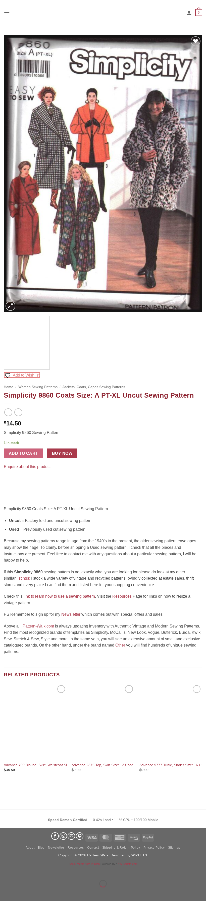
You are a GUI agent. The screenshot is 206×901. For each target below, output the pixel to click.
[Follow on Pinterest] (79, 836)
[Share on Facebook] (8, 479)
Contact (93, 847)
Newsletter (70, 614)
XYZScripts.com (127, 863)
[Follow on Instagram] (63, 836)
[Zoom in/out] (5, 871)
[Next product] (8, 412)
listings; (23, 578)
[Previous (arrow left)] (5, 892)
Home (8, 387)
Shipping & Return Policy (121, 847)
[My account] (189, 12)
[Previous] (14, 173)
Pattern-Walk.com (38, 626)
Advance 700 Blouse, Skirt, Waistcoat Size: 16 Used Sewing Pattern (57, 765)
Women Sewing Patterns (38, 387)
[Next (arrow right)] (20, 892)
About (30, 847)
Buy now (62, 453)
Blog (41, 847)
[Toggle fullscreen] (20, 871)
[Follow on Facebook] (55, 836)
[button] (7, 12)
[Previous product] (18, 412)
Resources (122, 596)
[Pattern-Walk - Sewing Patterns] (103, 12)
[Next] (191, 173)
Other (120, 645)
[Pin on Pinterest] (17, 479)
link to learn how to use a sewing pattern (59, 596)
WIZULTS (139, 855)
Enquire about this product (27, 467)
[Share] (34, 871)
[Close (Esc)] (49, 871)
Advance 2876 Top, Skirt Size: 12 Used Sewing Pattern (115, 765)
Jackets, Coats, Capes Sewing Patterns (94, 387)
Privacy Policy (154, 847)
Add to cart (23, 453)
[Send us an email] (71, 836)
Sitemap (174, 847)
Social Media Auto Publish (84, 863)
